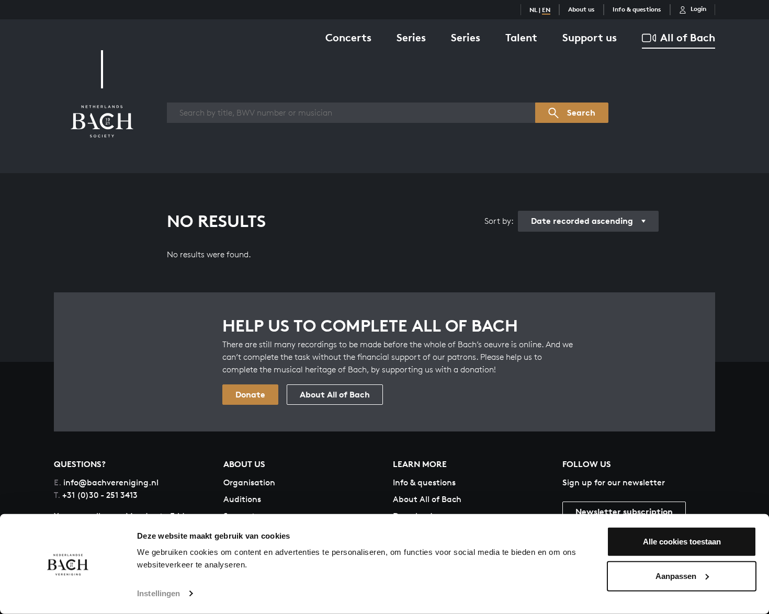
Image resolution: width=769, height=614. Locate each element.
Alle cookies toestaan (682, 541)
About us (581, 9)
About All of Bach (335, 394)
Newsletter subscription (624, 511)
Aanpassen (675, 575)
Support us (589, 37)
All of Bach (687, 37)
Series (411, 37)
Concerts (348, 37)
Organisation (249, 482)
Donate (250, 394)
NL (533, 10)
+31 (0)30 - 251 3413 (96, 495)
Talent (521, 37)
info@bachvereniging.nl (106, 482)
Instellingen (158, 593)
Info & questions (637, 9)
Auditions (242, 499)
